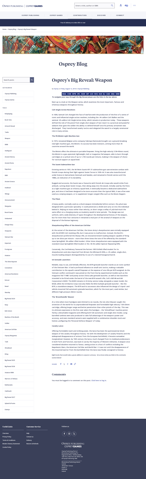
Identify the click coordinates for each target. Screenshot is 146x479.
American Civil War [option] (11, 329)
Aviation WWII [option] (9, 373)
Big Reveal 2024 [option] (10, 299)
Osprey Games (9, 100)
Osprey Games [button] (56, 15)
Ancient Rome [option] (9, 163)
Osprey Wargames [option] (11, 336)
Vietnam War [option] (9, 237)
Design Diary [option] (9, 225)
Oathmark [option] (8, 391)
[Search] (112, 6)
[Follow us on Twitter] (74, 434)
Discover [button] (101, 15)
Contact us (29, 437)
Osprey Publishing (10, 94)
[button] (126, 5)
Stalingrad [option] (8, 151)
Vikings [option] (7, 194)
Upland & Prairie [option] (10, 403)
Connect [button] (120, 15)
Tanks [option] (7, 132)
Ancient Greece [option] (10, 181)
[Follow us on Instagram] (69, 434)
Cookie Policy (7, 447)
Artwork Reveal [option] (10, 126)
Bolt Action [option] (8, 311)
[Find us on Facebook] (64, 434)
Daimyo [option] (7, 410)
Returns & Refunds (32, 444)
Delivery (29, 440)
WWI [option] (6, 175)
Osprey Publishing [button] (30, 15)
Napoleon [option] (8, 169)
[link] (60, 364)
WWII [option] (6, 145)
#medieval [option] (8, 348)
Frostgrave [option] (8, 249)
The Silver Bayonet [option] (11, 262)
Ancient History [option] (10, 157)
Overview (6, 433)
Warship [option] (7, 292)
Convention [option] (8, 268)
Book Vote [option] (8, 120)
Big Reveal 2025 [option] (10, 360)
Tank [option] (6, 342)
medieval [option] (8, 188)
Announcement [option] (10, 200)
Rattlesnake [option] (9, 385)
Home (4, 29)
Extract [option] (7, 280)
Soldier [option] (7, 323)
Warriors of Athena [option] (11, 379)
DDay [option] (6, 354)
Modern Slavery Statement (11, 444)
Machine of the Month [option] (12, 317)
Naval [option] (6, 286)
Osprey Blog (12, 29)
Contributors (80, 15)
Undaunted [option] (8, 218)
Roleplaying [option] (8, 114)
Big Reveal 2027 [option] (10, 397)
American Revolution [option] (11, 274)
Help (27, 433)
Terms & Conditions (9, 440)
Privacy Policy (7, 437)
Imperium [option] (8, 243)
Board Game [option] (9, 212)
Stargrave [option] (8, 231)
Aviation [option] (7, 255)
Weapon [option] (7, 138)
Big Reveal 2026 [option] (10, 366)
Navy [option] (6, 305)
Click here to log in (98, 380)
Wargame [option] (8, 206)
